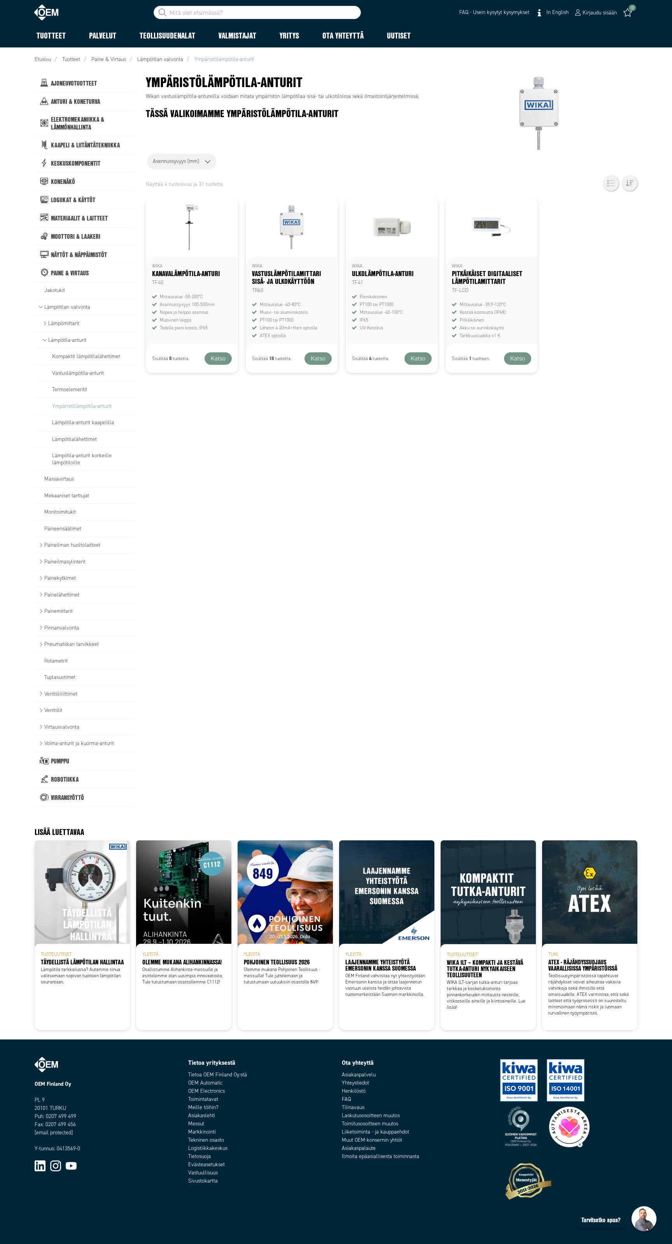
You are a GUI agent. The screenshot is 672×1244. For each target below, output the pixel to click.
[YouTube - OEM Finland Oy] (71, 1165)
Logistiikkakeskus (208, 1148)
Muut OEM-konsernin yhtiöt (372, 1140)
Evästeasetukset (206, 1164)
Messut (196, 1123)
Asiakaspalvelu (359, 1074)
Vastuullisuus (203, 1172)
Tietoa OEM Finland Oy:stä (217, 1074)
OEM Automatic (205, 1083)
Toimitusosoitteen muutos (370, 1123)
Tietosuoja (199, 1156)
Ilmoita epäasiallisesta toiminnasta (380, 1156)
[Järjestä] (629, 183)
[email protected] (54, 1132)
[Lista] (611, 183)
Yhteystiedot (355, 1083)
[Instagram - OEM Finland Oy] (55, 1165)
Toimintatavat (203, 1099)
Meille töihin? (203, 1107)
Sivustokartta (203, 1181)
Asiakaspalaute (359, 1148)
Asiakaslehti (201, 1115)
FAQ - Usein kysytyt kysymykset (494, 12)
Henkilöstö (354, 1091)
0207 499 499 (61, 1116)
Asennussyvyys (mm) (176, 161)
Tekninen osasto (206, 1140)
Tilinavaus (353, 1107)
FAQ (346, 1099)
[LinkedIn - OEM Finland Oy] (40, 1165)
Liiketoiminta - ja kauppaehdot (375, 1132)
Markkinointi (202, 1132)
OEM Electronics (206, 1091)
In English (557, 12)
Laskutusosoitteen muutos (371, 1115)
